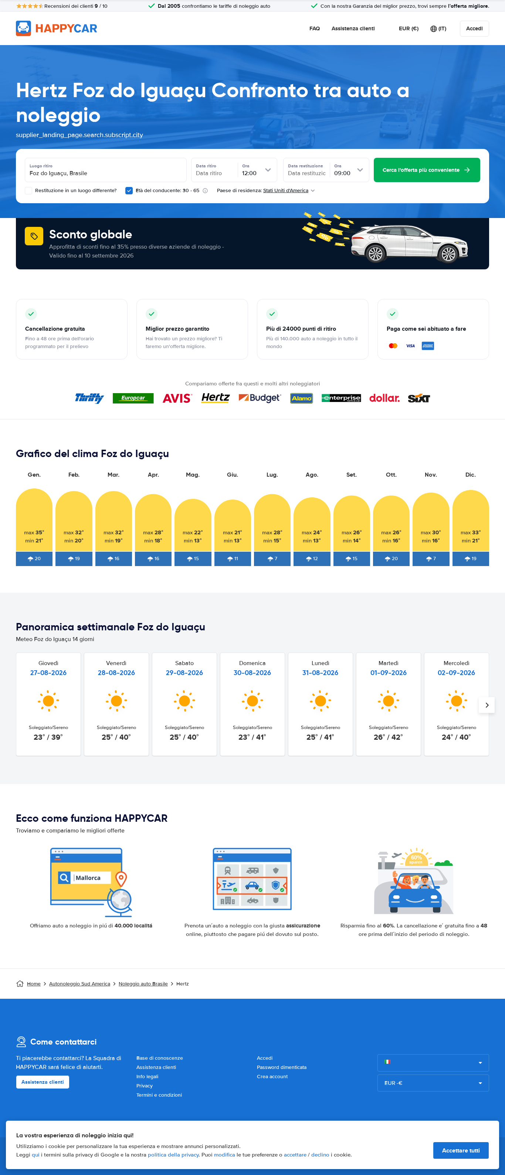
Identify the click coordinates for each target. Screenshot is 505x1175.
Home (34, 984)
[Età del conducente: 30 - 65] (129, 190)
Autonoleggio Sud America (79, 984)
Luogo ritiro (41, 166)
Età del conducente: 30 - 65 (167, 190)
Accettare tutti (461, 1150)
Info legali (147, 1076)
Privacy (144, 1086)
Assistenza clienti (353, 28)
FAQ (314, 28)
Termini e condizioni (159, 1095)
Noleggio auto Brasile (143, 984)
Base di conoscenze (159, 1058)
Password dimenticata (281, 1067)
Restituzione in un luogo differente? (75, 190)
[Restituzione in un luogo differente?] (28, 190)
